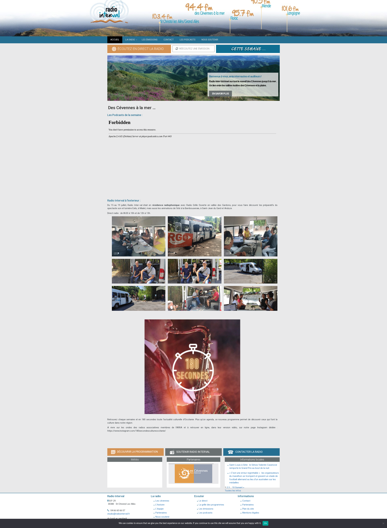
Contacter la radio (249, 451)
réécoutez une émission (194, 48)
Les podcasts (205, 512)
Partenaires (161, 512)
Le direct (203, 500)
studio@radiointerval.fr (118, 513)
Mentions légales (250, 512)
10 (233, 487)
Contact (246, 500)
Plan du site (248, 508)
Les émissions (206, 508)
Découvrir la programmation (137, 451)
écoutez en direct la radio (140, 49)
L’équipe (159, 508)
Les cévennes (162, 500)
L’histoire (159, 504)
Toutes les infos (233, 490)
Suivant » (239, 487)
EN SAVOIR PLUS (220, 93)
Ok (265, 523)
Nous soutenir (162, 516)
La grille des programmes (211, 504)
